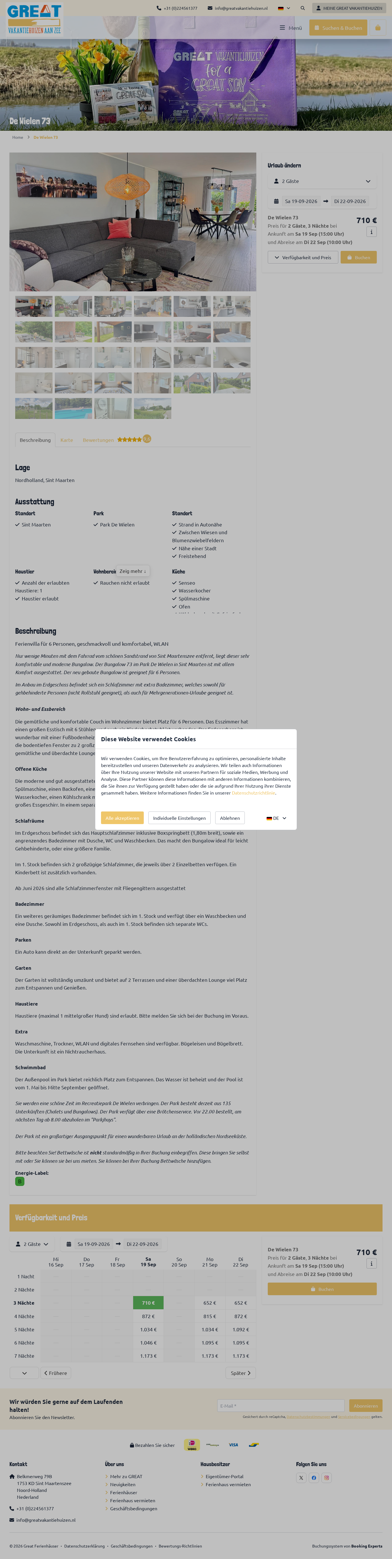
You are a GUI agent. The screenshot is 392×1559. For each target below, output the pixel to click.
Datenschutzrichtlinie (253, 792)
